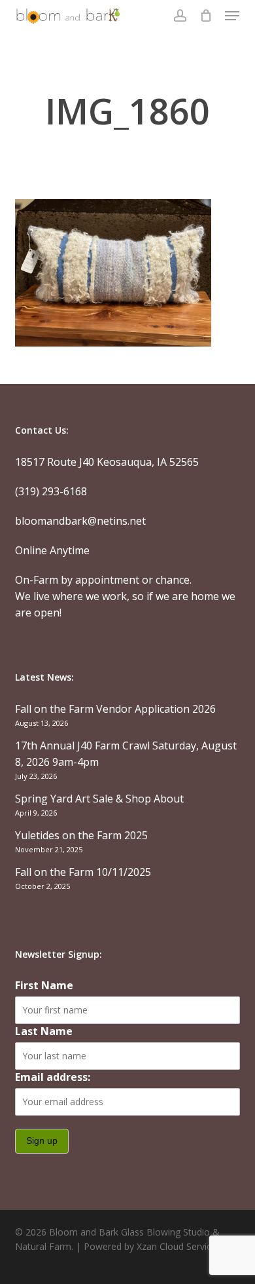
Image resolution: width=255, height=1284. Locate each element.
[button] (232, 15)
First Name (44, 985)
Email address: (52, 1077)
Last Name (44, 1031)
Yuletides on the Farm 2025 (81, 835)
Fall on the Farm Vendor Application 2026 (115, 709)
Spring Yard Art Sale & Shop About (99, 798)
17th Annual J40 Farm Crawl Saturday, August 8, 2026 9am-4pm (126, 753)
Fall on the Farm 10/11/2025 (83, 872)
